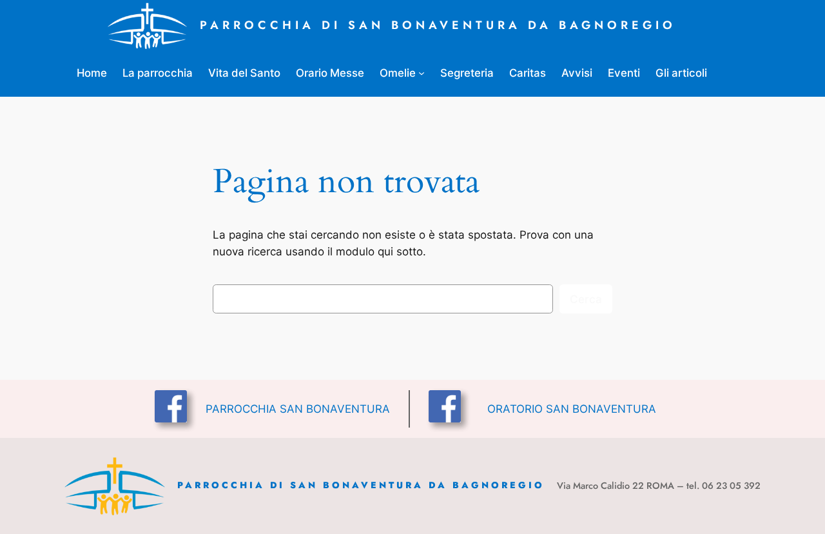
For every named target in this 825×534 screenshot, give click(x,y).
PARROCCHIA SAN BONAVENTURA (298, 408)
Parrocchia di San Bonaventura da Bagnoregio (438, 25)
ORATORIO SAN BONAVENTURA (571, 408)
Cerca (586, 299)
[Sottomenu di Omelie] (421, 73)
